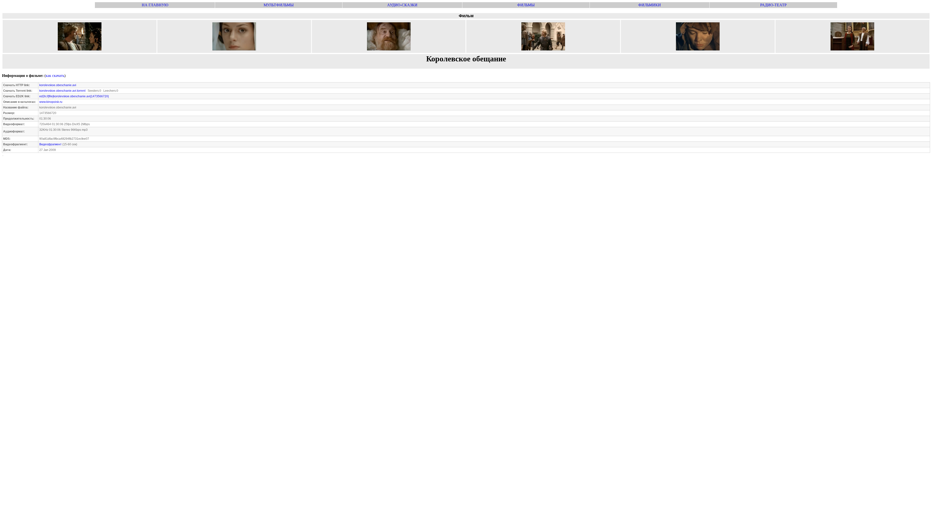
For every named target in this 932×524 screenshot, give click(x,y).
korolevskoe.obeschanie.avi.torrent (62, 90)
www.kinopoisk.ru (50, 102)
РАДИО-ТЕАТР (773, 5)
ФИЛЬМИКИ (649, 5)
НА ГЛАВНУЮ (155, 5)
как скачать (55, 76)
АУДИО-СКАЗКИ (402, 5)
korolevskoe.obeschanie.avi (57, 85)
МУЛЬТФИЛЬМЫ (279, 5)
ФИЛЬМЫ (526, 5)
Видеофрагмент (50, 144)
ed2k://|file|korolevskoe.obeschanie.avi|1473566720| (74, 96)
